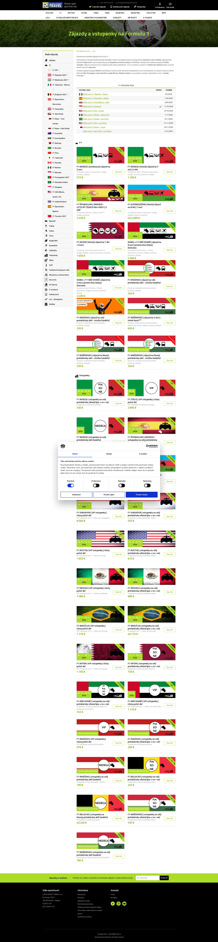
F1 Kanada (57, 163)
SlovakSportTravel (83, 51)
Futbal (84, 13)
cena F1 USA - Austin (95, 110)
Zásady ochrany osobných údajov (89, 907)
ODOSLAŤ (164, 878)
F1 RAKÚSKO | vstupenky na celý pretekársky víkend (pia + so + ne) (144, 740)
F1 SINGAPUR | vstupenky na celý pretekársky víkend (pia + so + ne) (144, 514)
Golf (48, 17)
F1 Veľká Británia (59, 202)
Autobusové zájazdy (121, 7)
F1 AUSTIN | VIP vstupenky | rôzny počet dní (93, 551)
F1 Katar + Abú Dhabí (61, 129)
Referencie (81, 894)
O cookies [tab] (143, 454)
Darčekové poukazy (85, 917)
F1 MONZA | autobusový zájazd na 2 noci (93, 168)
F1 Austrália (57, 133)
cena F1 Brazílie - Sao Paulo (98, 119)
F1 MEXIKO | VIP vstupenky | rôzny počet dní (93, 589)
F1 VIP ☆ (56, 70)
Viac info (118, 172)
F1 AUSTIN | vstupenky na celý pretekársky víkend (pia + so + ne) (144, 551)
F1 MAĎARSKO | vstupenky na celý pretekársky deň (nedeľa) (93, 853)
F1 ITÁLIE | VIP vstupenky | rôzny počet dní (143, 401)
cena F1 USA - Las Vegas (97, 123)
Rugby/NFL (120, 13)
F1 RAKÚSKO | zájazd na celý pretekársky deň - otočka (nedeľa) (144, 281)
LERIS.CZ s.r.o (116, 934)
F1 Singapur (57, 187)
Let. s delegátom (56, 299)
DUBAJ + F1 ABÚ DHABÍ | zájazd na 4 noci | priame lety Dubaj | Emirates (93, 282)
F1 (60, 13)
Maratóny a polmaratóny (96, 17)
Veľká (85, 94)
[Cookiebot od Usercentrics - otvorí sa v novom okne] (148, 446)
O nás (113, 894)
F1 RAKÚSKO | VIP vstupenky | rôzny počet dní (91, 740)
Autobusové (54, 294)
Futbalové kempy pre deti (67, 17)
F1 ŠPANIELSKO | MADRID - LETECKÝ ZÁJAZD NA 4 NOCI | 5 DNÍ (92, 207)
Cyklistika (150, 13)
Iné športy (132, 17)
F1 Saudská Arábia (60, 182)
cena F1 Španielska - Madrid (98, 98)
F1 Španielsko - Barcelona (59, 101)
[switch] (96, 485)
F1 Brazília (57, 148)
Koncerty (117, 17)
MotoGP (71, 13)
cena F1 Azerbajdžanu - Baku (98, 102)
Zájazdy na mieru (84, 901)
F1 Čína (56, 153)
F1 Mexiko (57, 168)
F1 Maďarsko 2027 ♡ (61, 80)
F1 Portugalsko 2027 (61, 177)
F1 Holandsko (58, 109)
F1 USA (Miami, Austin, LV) (59, 194)
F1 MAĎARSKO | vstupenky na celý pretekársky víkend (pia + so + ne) (144, 816)
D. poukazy (147, 17)
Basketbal (135, 13)
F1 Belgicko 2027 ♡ (60, 95)
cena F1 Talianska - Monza (97, 94)
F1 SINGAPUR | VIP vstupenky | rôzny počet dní (92, 514)
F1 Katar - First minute (58, 121)
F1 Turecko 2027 (59, 216)
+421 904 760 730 (106, 3)
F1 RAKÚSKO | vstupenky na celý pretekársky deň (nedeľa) (92, 778)
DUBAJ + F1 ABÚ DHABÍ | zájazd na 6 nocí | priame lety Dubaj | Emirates (144, 244)
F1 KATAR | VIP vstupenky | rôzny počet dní (93, 665)
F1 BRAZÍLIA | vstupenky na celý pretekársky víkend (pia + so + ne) (144, 627)
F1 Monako (57, 172)
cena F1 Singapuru (94, 106)
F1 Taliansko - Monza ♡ (61, 87)
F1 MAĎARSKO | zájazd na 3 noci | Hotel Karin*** (144, 319)
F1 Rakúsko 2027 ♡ (60, 75)
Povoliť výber (109, 494)
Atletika (49, 13)
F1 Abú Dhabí (58, 114)
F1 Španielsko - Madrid (59, 209)
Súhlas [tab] (75, 454)
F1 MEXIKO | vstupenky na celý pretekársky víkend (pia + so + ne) (144, 589)
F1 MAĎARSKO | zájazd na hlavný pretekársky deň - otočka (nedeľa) (93, 356)
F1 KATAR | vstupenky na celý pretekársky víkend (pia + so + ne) (144, 665)
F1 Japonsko (58, 158)
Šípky (164, 13)
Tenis (107, 13)
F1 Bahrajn (57, 143)
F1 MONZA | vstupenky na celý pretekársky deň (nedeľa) (91, 438)
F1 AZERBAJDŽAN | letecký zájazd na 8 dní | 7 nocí (144, 206)
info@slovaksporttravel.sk (127, 3)
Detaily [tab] (109, 454)
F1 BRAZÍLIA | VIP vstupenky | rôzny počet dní (91, 627)
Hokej (96, 13)
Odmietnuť (76, 494)
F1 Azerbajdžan (59, 138)
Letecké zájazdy (99, 7)
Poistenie (81, 898)
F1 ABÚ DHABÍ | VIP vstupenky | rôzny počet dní (143, 702)
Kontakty (114, 898)
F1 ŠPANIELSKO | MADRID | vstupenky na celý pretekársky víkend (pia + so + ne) (142, 439)
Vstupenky (141, 7)
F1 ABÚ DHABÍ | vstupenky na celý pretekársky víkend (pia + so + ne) (93, 702)
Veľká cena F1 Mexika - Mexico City (96, 114)
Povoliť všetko (141, 494)
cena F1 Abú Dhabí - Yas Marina (99, 131)
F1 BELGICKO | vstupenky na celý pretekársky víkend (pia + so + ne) (144, 778)
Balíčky (52, 304)
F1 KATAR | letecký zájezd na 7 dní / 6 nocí (93, 243)
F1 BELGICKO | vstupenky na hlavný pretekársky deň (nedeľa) (92, 816)
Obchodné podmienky (85, 904)
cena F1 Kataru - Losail (96, 127)
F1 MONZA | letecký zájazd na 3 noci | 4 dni (143, 168)
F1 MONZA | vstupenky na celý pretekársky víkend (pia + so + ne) (93, 401)
